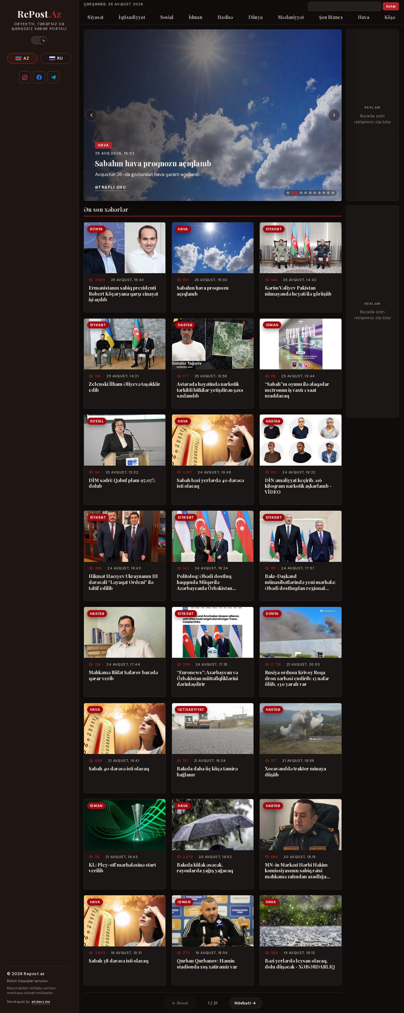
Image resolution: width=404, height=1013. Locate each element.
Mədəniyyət (291, 17)
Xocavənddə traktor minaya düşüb (295, 771)
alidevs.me (41, 1002)
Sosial (167, 17)
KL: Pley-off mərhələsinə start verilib (122, 868)
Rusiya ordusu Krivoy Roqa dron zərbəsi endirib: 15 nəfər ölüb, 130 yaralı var (297, 678)
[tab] (288, 192)
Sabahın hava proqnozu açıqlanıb (153, 163)
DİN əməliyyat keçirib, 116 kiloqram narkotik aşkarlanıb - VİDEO (298, 486)
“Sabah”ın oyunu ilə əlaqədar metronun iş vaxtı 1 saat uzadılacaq (297, 390)
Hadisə (225, 17)
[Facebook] (39, 77)
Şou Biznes (331, 17)
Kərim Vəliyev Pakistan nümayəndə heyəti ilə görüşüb (298, 291)
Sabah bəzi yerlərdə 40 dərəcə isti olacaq (210, 483)
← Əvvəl (180, 1003)
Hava (363, 17)
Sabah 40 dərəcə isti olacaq (119, 769)
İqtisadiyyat (132, 17)
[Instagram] (25, 77)
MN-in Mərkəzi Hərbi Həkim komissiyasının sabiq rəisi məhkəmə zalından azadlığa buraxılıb (296, 871)
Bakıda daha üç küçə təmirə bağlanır (207, 771)
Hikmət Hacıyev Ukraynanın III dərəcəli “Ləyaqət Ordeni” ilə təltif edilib (123, 582)
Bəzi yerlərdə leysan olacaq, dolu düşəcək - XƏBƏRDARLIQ (300, 963)
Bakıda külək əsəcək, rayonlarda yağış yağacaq (205, 868)
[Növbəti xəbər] (334, 115)
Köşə (389, 17)
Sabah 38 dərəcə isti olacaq (118, 961)
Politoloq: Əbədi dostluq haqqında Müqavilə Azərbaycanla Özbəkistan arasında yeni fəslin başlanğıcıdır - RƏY (204, 582)
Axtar (391, 6)
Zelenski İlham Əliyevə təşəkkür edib (124, 387)
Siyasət (95, 17)
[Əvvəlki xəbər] (92, 115)
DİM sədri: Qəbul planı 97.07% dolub (122, 483)
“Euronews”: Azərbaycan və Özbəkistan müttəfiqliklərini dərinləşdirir (207, 678)
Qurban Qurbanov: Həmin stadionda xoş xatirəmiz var (207, 963)
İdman (195, 17)
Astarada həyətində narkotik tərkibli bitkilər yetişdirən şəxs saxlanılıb (210, 390)
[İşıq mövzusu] (39, 40)
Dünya (255, 17)
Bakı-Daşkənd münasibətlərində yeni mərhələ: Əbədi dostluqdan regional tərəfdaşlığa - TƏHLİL (300, 582)
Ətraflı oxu (110, 187)
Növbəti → (245, 1003)
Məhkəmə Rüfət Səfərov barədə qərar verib (123, 675)
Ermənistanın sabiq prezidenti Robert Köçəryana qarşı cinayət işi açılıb (123, 294)
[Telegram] (53, 77)
